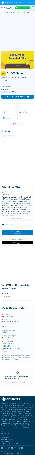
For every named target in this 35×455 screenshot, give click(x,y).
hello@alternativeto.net (8, 421)
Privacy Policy (5, 435)
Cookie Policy (5, 437)
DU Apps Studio (8, 316)
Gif (4, 142)
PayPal (3, 429)
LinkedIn (12, 425)
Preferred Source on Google (9, 443)
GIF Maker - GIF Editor (13, 348)
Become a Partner (6, 441)
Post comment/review (17, 382)
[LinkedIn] (22, 448)
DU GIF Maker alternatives (16, 97)
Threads (26, 423)
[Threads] (15, 448)
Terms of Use (5, 433)
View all (4, 351)
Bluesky (21, 423)
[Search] (29, 2)
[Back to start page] (2, 2)
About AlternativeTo (7, 439)
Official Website (17, 232)
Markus (20, 408)
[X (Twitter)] (5, 448)
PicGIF (7, 346)
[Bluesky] (12, 448)
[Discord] (2, 448)
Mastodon (15, 423)
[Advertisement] (17, 32)
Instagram (4, 425)
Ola (14, 408)
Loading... (8, 296)
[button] (4, 80)
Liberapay (26, 427)
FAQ (2, 431)
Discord (22, 421)
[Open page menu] (33, 3)
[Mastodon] (9, 448)
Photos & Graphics (7, 338)
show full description (17, 218)
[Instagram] (19, 448)
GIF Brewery (9, 344)
